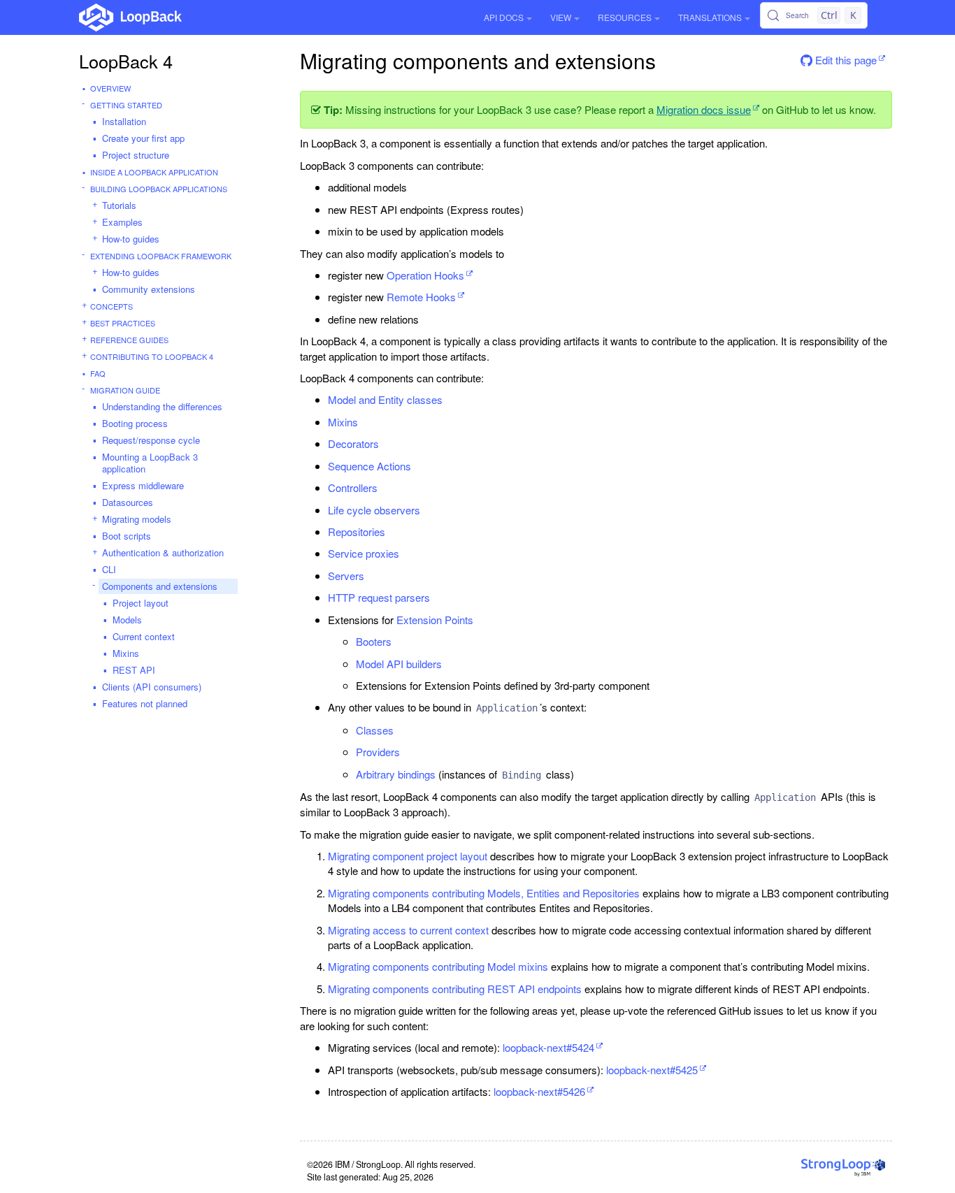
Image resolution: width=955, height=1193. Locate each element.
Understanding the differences (162, 406)
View (560, 17)
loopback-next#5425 (652, 1069)
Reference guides (129, 339)
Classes (375, 730)
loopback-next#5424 (548, 1047)
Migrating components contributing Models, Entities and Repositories (484, 892)
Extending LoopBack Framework (160, 255)
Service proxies (363, 553)
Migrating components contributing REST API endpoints (455, 988)
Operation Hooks (425, 275)
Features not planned (144, 703)
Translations (710, 17)
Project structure (135, 154)
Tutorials (119, 205)
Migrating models (136, 519)
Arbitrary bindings (396, 774)
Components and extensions (159, 586)
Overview (110, 88)
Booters (374, 641)
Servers (346, 575)
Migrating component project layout (407, 855)
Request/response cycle (151, 440)
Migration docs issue (703, 109)
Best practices (122, 322)
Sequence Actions (369, 465)
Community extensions (148, 289)
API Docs (504, 17)
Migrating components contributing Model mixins (438, 966)
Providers (378, 751)
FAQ (98, 373)
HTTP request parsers (379, 597)
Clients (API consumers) (151, 686)
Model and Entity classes (385, 399)
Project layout (140, 602)
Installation (124, 121)
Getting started (126, 104)
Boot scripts (126, 535)
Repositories (356, 531)
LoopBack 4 (126, 60)
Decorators (353, 443)
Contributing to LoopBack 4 (151, 356)
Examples (122, 222)
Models (127, 619)
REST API (134, 670)
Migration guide (125, 390)
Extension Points (434, 619)
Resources (625, 17)
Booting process (135, 423)
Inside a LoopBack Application (154, 172)
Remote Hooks (421, 296)
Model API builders (399, 663)
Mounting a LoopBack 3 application (150, 462)
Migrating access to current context (408, 930)
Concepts (111, 306)
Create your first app (143, 138)
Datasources (127, 502)
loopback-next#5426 (539, 1091)
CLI (109, 569)
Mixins (126, 653)
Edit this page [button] (844, 59)
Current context (144, 636)
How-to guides (130, 238)
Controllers (353, 487)
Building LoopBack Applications (158, 188)
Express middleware (143, 485)
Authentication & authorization (163, 552)
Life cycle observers (374, 509)
